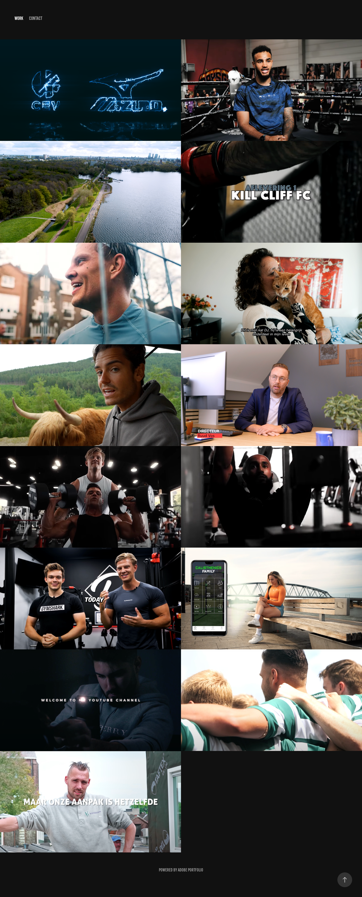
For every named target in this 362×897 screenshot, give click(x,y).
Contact (35, 18)
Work (19, 18)
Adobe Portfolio (190, 869)
